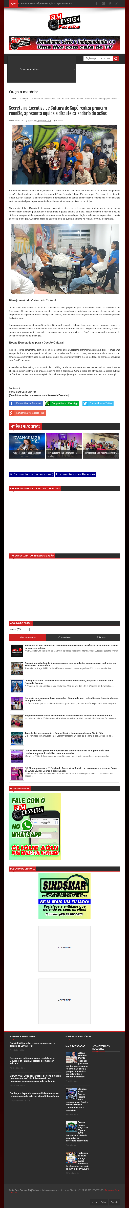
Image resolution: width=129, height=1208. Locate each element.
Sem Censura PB (23, 1190)
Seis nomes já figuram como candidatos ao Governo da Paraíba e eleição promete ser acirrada (32, 1061)
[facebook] (96, 3)
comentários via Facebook (77, 474)
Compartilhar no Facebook (29, 403)
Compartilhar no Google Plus (30, 413)
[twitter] (110, 3)
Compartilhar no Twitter (101, 403)
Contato (114, 1202)
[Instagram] (103, 3)
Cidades (59, 121)
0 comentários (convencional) (33, 474)
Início (94, 1202)
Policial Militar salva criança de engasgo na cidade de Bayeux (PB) (32, 1044)
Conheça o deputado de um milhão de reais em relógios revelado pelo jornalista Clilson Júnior (34, 1094)
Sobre (103, 1202)
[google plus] (117, 3)
